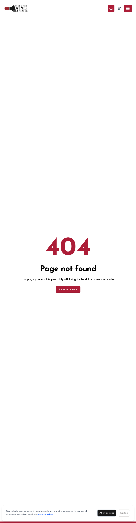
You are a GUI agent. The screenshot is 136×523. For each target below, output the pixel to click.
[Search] (111, 8)
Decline (124, 513)
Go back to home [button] (68, 289)
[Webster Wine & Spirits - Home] (56, 8)
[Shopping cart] (119, 8)
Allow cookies (107, 513)
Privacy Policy (45, 515)
